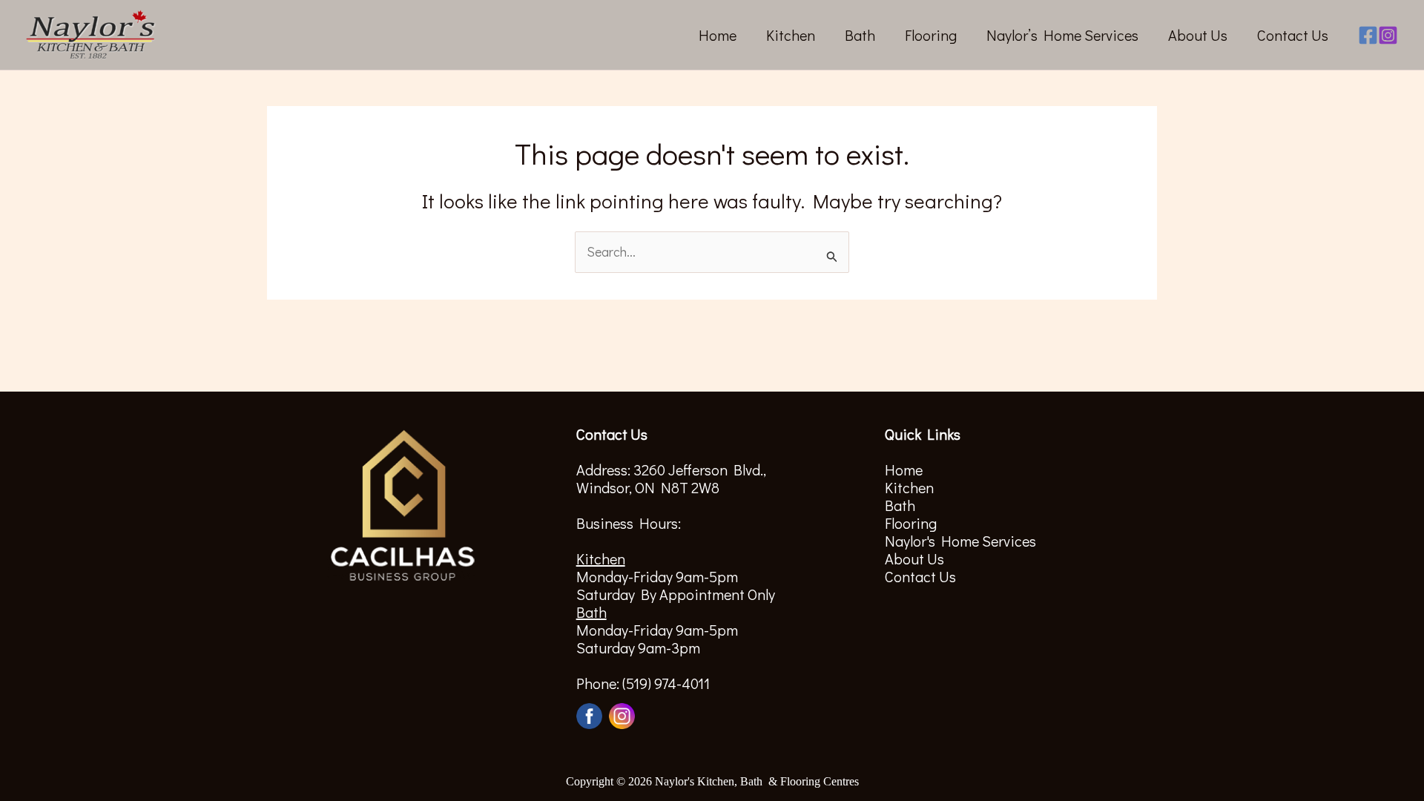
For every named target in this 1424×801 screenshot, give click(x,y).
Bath (860, 34)
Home (717, 34)
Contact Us (1292, 34)
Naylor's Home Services (960, 540)
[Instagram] (1388, 35)
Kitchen (790, 34)
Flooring (931, 34)
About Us (1197, 34)
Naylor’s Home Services (1062, 34)
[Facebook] (1368, 35)
